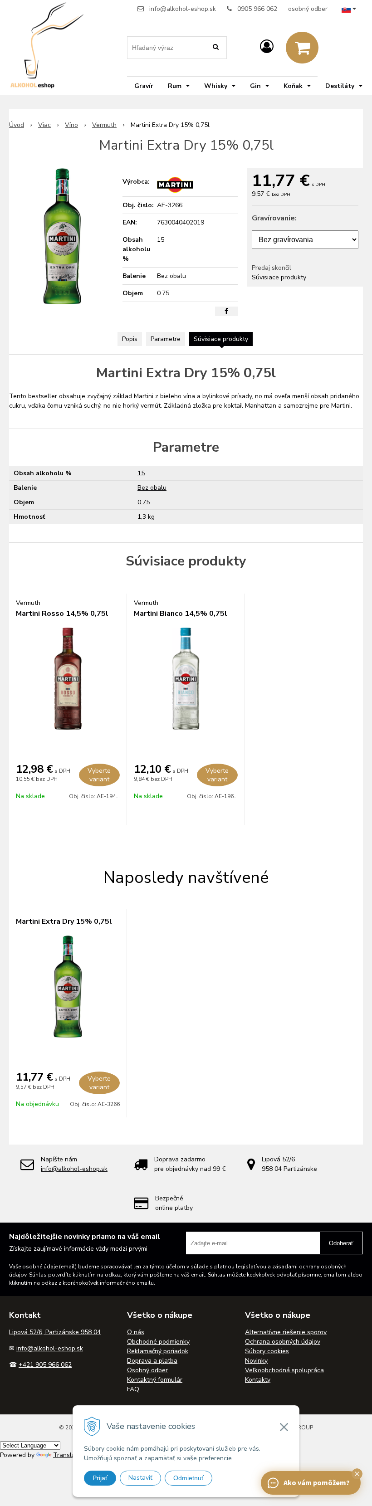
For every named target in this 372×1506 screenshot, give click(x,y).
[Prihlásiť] (267, 47)
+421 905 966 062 (45, 1364)
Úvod (16, 125)
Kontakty (257, 1379)
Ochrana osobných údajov (282, 1341)
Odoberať (341, 1243)
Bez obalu (151, 487)
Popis (129, 339)
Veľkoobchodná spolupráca (284, 1370)
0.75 (143, 502)
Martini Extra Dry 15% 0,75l (64, 921)
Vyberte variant (99, 775)
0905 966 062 (257, 9)
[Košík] (302, 47)
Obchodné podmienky (158, 1341)
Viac (44, 125)
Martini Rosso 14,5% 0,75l (62, 614)
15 (141, 473)
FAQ (133, 1389)
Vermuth (104, 125)
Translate (67, 1455)
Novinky (256, 1360)
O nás (135, 1332)
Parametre (166, 339)
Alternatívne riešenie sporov (286, 1332)
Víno (71, 125)
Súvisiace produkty (279, 277)
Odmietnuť (188, 1478)
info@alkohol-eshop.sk (182, 9)
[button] (357, 1473)
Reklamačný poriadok (157, 1351)
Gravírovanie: (274, 218)
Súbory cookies (267, 1351)
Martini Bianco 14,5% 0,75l (180, 614)
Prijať (100, 1478)
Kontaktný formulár (154, 1379)
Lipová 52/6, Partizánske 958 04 (55, 1332)
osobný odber (308, 9)
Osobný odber (147, 1370)
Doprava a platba (152, 1360)
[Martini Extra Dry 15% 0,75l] (62, 236)
